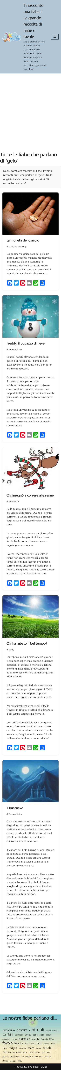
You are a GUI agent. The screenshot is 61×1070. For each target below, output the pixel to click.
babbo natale (52, 1030)
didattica (24, 1039)
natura (6, 1052)
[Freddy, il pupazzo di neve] (30, 316)
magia (12, 1048)
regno (28, 1056)
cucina (14, 1039)
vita (20, 1060)
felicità (18, 1043)
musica (38, 1048)
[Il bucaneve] (30, 781)
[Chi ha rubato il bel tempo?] (30, 616)
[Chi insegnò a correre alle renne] (30, 468)
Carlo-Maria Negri (18, 246)
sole (41, 1056)
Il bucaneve (15, 808)
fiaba (27, 1043)
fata (51, 1038)
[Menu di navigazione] (55, 37)
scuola (35, 1056)
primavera (46, 1052)
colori (48, 1035)
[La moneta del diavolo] (30, 213)
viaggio (13, 1061)
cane (35, 1034)
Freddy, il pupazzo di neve (26, 343)
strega (5, 1060)
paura (37, 1052)
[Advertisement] (30, 105)
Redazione (14, 501)
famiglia (35, 1039)
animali (36, 1030)
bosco (28, 1034)
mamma (22, 1048)
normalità (17, 1052)
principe (5, 1057)
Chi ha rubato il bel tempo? (27, 643)
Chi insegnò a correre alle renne (30, 495)
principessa (15, 1056)
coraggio (6, 1039)
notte (25, 1052)
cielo (41, 1034)
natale (47, 1048)
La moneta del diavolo (23, 240)
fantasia (44, 1039)
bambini (7, 1034)
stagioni (48, 1056)
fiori (32, 1044)
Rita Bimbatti (15, 349)
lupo (4, 1048)
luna (53, 1043)
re (23, 1056)
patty (11, 649)
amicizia (8, 1030)
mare (31, 1048)
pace (31, 1052)
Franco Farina (15, 814)
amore (22, 1030)
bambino (19, 1034)
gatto (39, 1043)
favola (7, 1043)
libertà (46, 1044)
